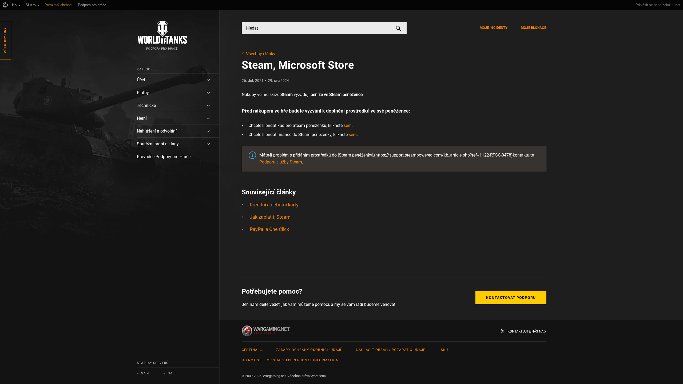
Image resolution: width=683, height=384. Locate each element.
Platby (143, 92)
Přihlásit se (644, 5)
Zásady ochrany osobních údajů (309, 350)
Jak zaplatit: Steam (270, 217)
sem (348, 125)
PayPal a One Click (269, 229)
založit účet (671, 5)
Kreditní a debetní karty (274, 204)
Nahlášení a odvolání (157, 131)
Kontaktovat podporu (511, 297)
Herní (142, 118)
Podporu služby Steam (280, 162)
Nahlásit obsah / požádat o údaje (390, 350)
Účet (141, 79)
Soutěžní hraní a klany (158, 143)
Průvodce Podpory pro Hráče (163, 156)
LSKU (443, 350)
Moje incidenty (493, 28)
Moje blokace (533, 28)
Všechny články (260, 53)
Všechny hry (5, 40)
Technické (146, 105)
